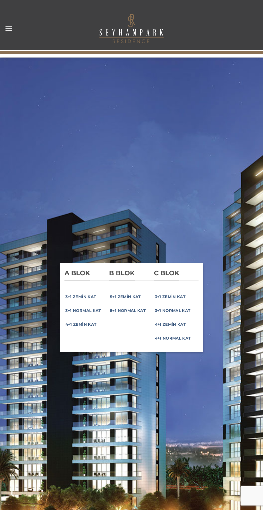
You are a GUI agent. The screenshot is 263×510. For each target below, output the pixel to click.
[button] (9, 28)
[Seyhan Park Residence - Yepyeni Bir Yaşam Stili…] (131, 28)
